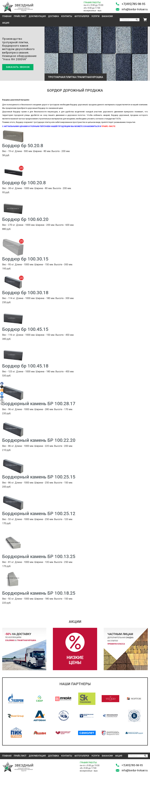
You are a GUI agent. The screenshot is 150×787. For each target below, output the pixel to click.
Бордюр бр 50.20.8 (22, 145)
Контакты (66, 16)
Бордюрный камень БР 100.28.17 (38, 403)
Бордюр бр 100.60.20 (25, 219)
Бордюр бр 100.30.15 (25, 259)
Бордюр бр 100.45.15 (25, 329)
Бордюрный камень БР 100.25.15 (38, 477)
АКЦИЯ (5, 23)
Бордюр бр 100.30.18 (25, 292)
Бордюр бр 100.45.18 (25, 366)
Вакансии (107, 16)
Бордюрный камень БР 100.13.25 (38, 556)
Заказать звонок (18, 67)
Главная (6, 16)
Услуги (95, 16)
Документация (37, 16)
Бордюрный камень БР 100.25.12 (38, 513)
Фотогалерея (81, 16)
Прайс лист (20, 16)
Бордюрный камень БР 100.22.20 (38, 440)
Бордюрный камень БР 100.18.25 (38, 593)
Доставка (53, 16)
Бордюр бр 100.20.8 (24, 182)
